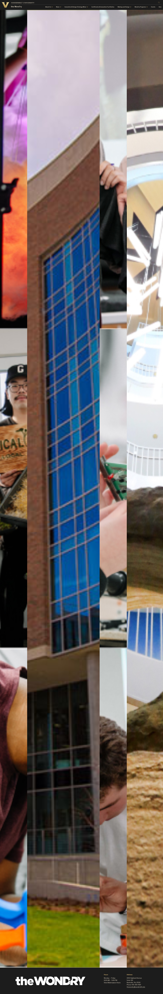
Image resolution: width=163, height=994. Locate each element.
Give (160, 7)
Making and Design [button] (124, 7)
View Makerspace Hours (112, 983)
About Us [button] (48, 7)
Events (153, 7)
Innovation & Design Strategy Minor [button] (75, 7)
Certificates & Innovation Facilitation (102, 7)
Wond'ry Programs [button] (140, 7)
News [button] (57, 7)
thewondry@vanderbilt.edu (136, 987)
